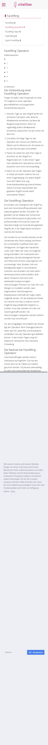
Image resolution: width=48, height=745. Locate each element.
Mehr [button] (13, 491)
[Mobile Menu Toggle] (4, 4)
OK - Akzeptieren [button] (36, 652)
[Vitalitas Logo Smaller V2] (22, 4)
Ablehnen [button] (8, 652)
